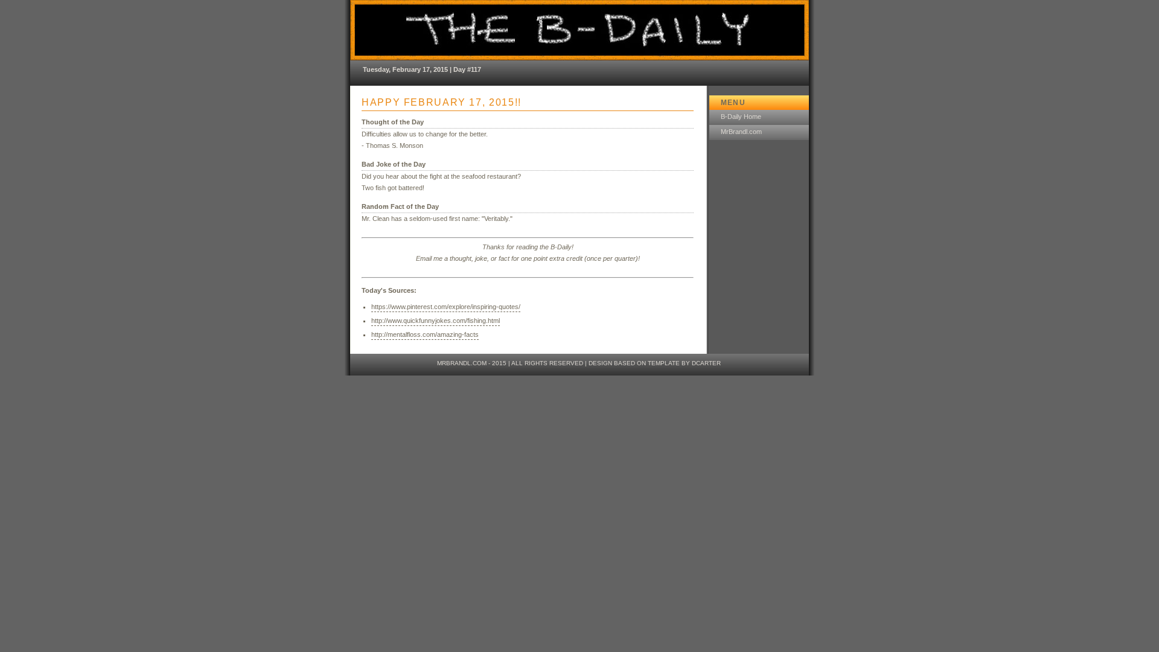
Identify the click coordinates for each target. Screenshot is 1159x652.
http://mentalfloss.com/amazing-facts (425, 334)
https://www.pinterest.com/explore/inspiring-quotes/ (445, 306)
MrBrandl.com (741, 131)
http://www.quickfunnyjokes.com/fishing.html (435, 320)
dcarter (706, 363)
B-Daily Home (741, 116)
